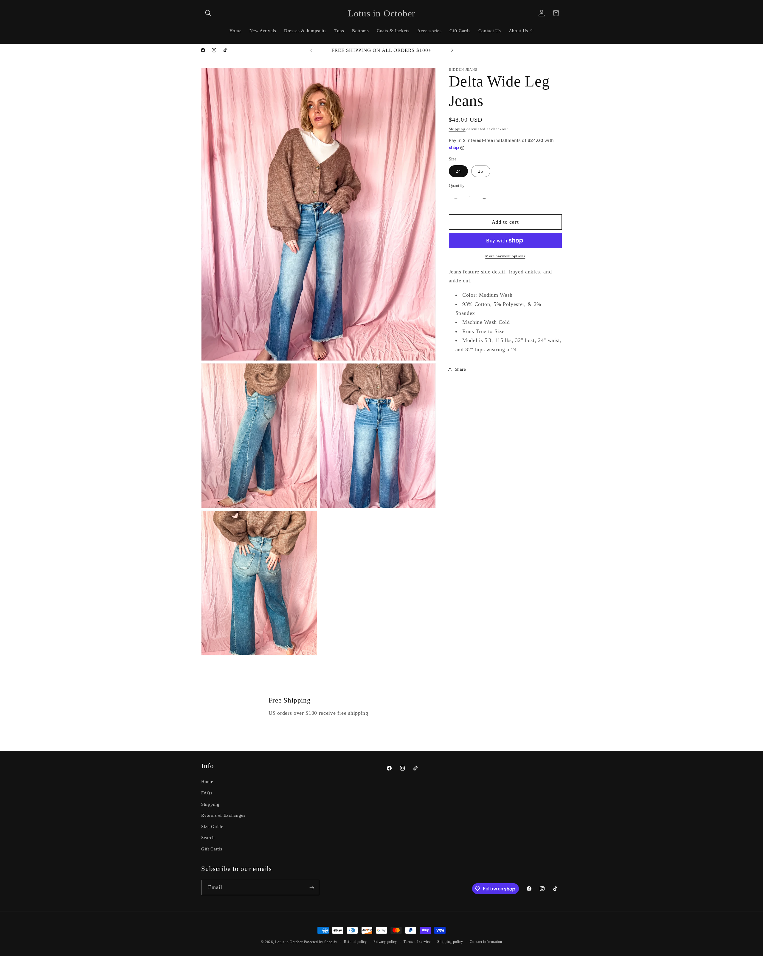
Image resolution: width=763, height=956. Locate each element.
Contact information (486, 942)
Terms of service (417, 942)
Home (207, 781)
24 (458, 171)
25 (480, 171)
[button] (208, 13)
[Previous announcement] (311, 50)
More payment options (505, 256)
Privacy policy (385, 942)
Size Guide (212, 826)
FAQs (207, 792)
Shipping (457, 129)
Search (208, 837)
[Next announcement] (452, 50)
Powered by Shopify (320, 942)
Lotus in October (289, 942)
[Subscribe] (312, 887)
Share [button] (460, 369)
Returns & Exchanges (223, 815)
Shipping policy (450, 942)
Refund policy (355, 942)
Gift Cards (211, 848)
